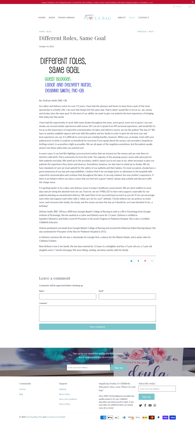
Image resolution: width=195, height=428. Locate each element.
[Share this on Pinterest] (145, 261)
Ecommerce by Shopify (55, 417)
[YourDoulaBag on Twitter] (141, 405)
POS (40, 417)
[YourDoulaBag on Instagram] (155, 405)
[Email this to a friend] (152, 261)
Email (101, 291)
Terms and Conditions (68, 399)
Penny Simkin (66, 17)
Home (42, 17)
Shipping (62, 389)
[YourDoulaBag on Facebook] (145, 405)
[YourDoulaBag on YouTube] (150, 405)
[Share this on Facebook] (138, 261)
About (122, 17)
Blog (132, 17)
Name (42, 291)
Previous (141, 32)
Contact (143, 17)
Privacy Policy (64, 404)
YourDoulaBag (32, 417)
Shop (52, 17)
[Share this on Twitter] (131, 261)
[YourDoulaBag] (96, 18)
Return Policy (64, 394)
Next (151, 32)
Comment (43, 303)
